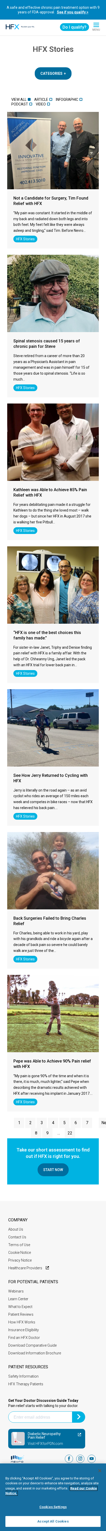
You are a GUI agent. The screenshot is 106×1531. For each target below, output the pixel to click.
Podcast (19, 104)
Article (41, 99)
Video (41, 104)
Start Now (53, 1170)
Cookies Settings (53, 1507)
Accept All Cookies (52, 1521)
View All (18, 99)
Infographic (67, 99)
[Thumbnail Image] (53, 150)
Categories (51, 73)
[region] (53, 1497)
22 (70, 1133)
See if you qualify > (73, 12)
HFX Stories (25, 239)
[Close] (99, 1470)
